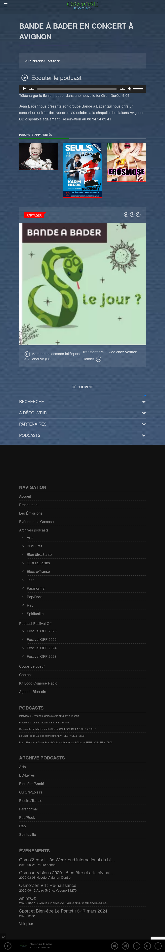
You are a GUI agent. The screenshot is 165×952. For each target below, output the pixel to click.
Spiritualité (35, 613)
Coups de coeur (32, 666)
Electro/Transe (38, 571)
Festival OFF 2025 (42, 639)
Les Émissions (30, 513)
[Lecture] (24, 89)
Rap (30, 605)
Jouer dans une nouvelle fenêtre (81, 95)
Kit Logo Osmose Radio (38, 683)
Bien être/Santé (39, 554)
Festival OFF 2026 (42, 630)
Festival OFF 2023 (42, 656)
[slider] (138, 88)
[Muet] (130, 89)
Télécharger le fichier (36, 95)
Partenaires (32, 424)
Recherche (31, 401)
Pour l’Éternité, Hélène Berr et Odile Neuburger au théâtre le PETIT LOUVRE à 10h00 (65, 742)
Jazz (30, 579)
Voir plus (26, 923)
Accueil (25, 496)
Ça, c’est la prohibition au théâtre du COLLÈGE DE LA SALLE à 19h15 (57, 729)
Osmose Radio (41, 944)
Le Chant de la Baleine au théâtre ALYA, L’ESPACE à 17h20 (52, 735)
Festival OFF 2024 (42, 647)
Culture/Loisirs (35, 61)
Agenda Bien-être (33, 691)
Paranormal (36, 588)
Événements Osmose (36, 521)
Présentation (29, 504)
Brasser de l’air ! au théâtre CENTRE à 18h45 (44, 722)
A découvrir (33, 412)
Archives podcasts (33, 529)
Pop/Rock (54, 61)
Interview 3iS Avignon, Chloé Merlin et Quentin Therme (49, 715)
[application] (82, 89)
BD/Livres (34, 545)
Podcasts (29, 435)
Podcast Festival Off (35, 623)
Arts (30, 537)
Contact (25, 674)
